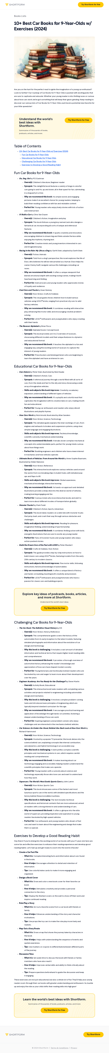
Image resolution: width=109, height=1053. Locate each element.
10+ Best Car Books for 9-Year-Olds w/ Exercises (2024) (43, 151)
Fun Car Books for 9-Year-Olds (35, 155)
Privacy (74, 1048)
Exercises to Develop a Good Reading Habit (41, 165)
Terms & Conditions (59, 1048)
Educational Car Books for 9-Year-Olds (39, 158)
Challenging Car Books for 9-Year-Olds (39, 162)
